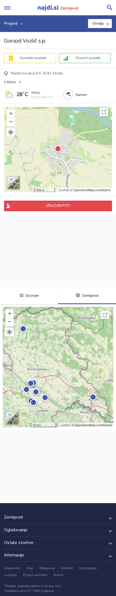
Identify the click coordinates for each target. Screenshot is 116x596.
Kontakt (67, 568)
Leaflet (63, 190)
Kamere (81, 95)
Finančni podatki (88, 58)
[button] (11, 132)
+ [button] (11, 113)
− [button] (11, 121)
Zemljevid (90, 295)
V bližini (10, 82)
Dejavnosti (12, 568)
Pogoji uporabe (35, 575)
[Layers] (13, 183)
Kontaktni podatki (33, 58)
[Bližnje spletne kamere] (68, 94)
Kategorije (47, 568)
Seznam (32, 295)
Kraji (30, 568)
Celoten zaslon (104, 112)
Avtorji (58, 575)
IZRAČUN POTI (58, 205)
